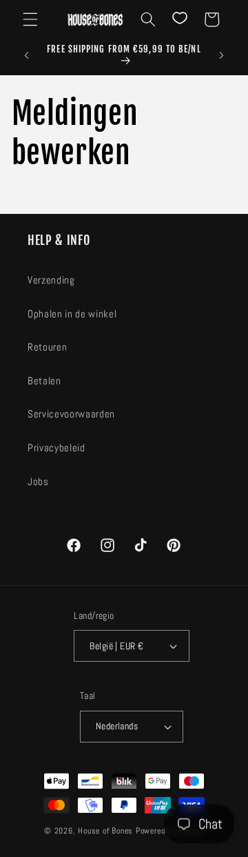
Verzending (51, 280)
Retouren (47, 347)
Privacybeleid (56, 448)
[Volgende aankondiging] (222, 56)
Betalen (44, 381)
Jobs (38, 482)
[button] (30, 19)
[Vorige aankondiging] (27, 56)
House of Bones (107, 830)
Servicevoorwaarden (71, 414)
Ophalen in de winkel (72, 314)
